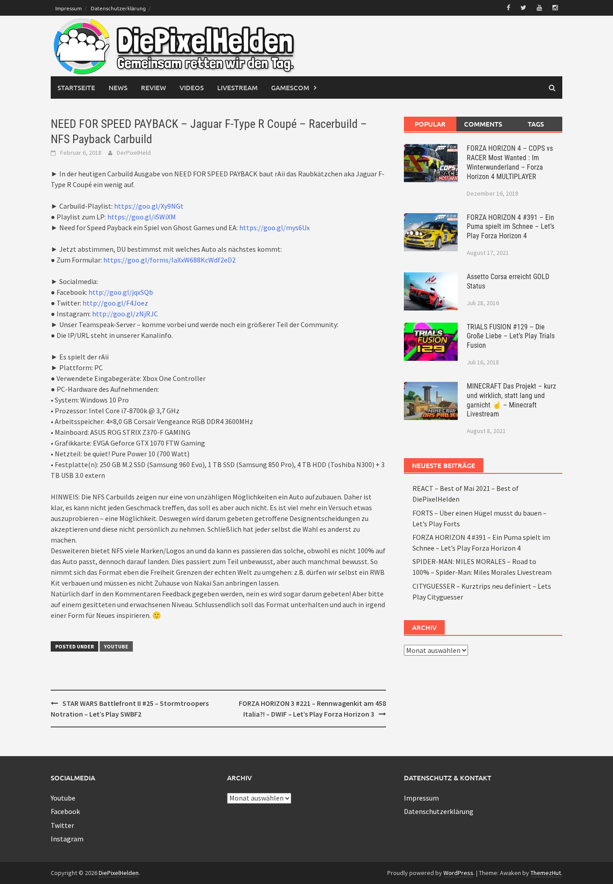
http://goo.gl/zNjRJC (125, 313)
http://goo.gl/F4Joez (115, 302)
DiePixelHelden (119, 873)
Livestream (237, 87)
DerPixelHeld (134, 153)
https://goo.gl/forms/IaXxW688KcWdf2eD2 (169, 259)
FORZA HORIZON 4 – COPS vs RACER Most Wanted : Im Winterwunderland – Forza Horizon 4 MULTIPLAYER (510, 162)
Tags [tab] (536, 123)
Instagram (67, 838)
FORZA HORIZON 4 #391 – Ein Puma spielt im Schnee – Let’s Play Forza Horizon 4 (510, 227)
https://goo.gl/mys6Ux (274, 227)
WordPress (458, 873)
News (118, 87)
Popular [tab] (430, 123)
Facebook (65, 811)
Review (153, 87)
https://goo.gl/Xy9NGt (149, 205)
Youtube (116, 646)
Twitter (62, 825)
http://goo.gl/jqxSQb (120, 292)
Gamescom (290, 87)
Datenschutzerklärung (118, 8)
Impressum (68, 8)
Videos (192, 87)
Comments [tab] (483, 123)
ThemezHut (545, 873)
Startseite (76, 87)
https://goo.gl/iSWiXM (141, 216)
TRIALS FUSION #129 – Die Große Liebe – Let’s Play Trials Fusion (511, 336)
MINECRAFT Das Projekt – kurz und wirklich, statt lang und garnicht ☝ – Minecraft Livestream (511, 400)
